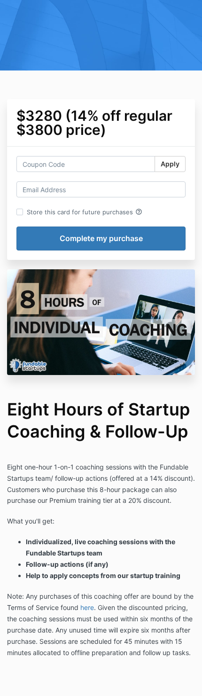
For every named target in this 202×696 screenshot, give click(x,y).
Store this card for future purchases (84, 212)
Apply (170, 164)
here (87, 607)
